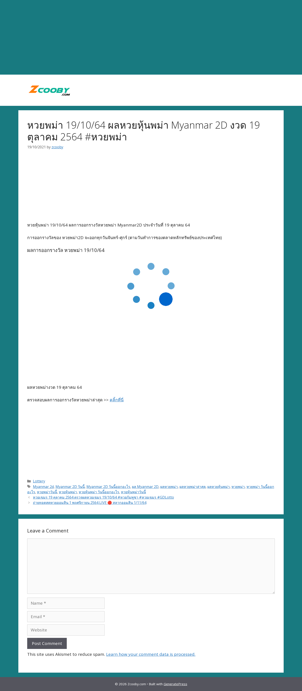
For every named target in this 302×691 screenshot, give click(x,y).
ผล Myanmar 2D (145, 486)
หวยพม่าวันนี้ (47, 492)
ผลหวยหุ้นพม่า (218, 486)
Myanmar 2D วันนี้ (70, 486)
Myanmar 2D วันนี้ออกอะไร (108, 486)
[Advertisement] (151, 37)
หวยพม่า (238, 486)
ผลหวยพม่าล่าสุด (193, 486)
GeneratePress (175, 684)
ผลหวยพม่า (169, 486)
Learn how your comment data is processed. (150, 654)
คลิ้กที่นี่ (117, 400)
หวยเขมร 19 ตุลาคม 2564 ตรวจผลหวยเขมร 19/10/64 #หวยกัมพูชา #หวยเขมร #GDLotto (103, 497)
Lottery (39, 481)
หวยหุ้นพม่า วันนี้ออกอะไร (99, 492)
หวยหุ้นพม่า (68, 492)
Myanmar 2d (43, 486)
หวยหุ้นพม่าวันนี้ (133, 492)
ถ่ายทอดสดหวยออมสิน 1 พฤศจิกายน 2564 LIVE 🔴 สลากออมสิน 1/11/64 (89, 502)
